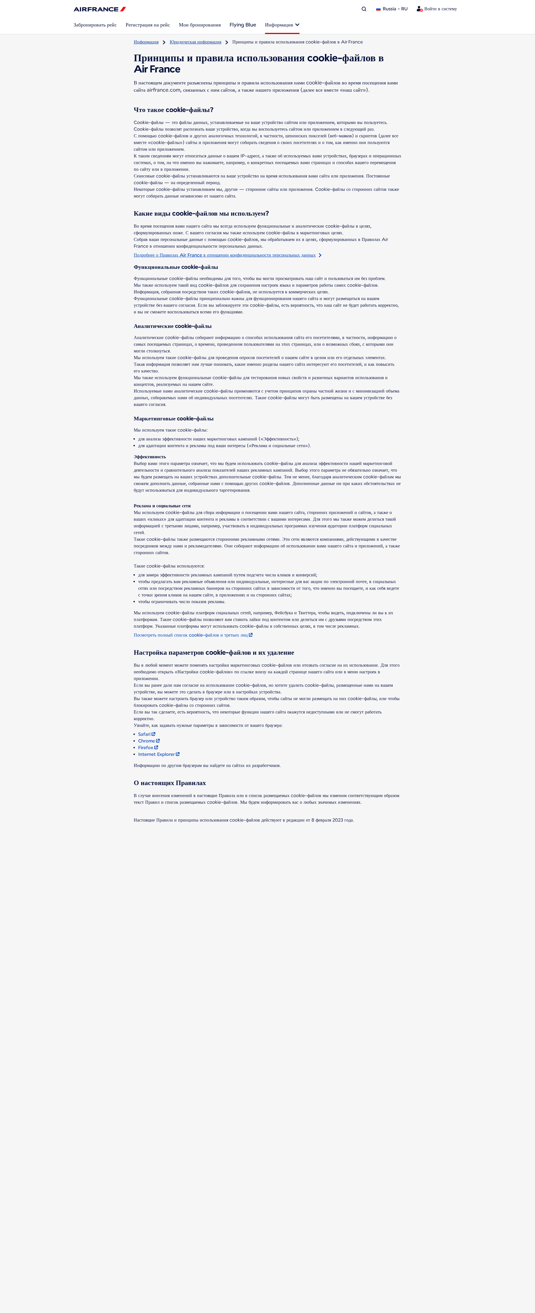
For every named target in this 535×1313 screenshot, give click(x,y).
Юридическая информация (195, 42)
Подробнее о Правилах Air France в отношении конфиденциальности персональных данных (225, 255)
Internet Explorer (156, 754)
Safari (144, 734)
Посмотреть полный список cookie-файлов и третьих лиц (191, 635)
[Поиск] (364, 9)
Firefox (145, 747)
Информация (146, 42)
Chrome (146, 741)
